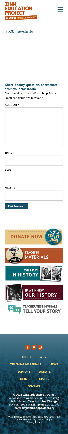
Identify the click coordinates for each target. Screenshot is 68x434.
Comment (12, 104)
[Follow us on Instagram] (40, 347)
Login (23, 379)
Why (43, 357)
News (54, 364)
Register (42, 379)
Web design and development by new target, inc (34, 416)
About (26, 357)
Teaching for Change (43, 401)
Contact (34, 386)
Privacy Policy (34, 422)
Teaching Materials (25, 364)
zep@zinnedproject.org (38, 408)
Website (10, 187)
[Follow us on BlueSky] (34, 347)
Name (9, 152)
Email (9, 170)
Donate (45, 372)
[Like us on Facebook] (27, 347)
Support (24, 372)
